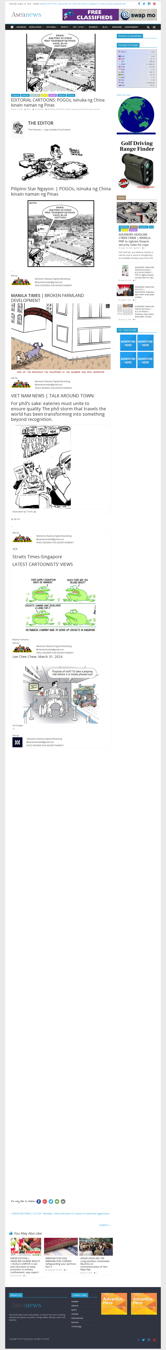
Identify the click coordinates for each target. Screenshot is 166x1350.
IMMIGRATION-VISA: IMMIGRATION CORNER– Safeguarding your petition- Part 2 (61, 1262)
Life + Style (78, 27)
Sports (64, 27)
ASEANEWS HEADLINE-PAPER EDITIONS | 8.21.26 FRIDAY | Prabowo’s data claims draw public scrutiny (145, 311)
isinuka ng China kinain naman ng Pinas (85, 109)
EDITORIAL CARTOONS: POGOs (59, 109)
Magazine (117, 27)
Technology (76, 1326)
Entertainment (77, 1318)
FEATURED (35, 95)
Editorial (51, 27)
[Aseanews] (12, 27)
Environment (132, 27)
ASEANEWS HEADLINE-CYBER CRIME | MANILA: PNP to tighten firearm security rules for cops (135, 239)
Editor (28, 109)
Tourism (71, 95)
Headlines (143, 227)
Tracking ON (140, 133)
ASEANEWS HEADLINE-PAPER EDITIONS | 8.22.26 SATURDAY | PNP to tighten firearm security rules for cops (86, 3)
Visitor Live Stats (124, 95)
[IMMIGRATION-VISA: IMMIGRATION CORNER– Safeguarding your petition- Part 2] (61, 1239)
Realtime (131, 133)
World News (35, 27)
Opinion (62, 95)
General (134, 227)
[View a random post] (154, 27)
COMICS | (106, 1225)
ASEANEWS (21, 27)
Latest (44, 95)
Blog (104, 27)
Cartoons (15, 95)
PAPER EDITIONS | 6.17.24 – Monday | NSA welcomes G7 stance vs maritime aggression (59, 1213)
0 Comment (39, 109)
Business (93, 27)
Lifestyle (53, 95)
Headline (75, 1301)
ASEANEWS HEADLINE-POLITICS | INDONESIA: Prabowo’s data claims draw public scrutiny (145, 292)
